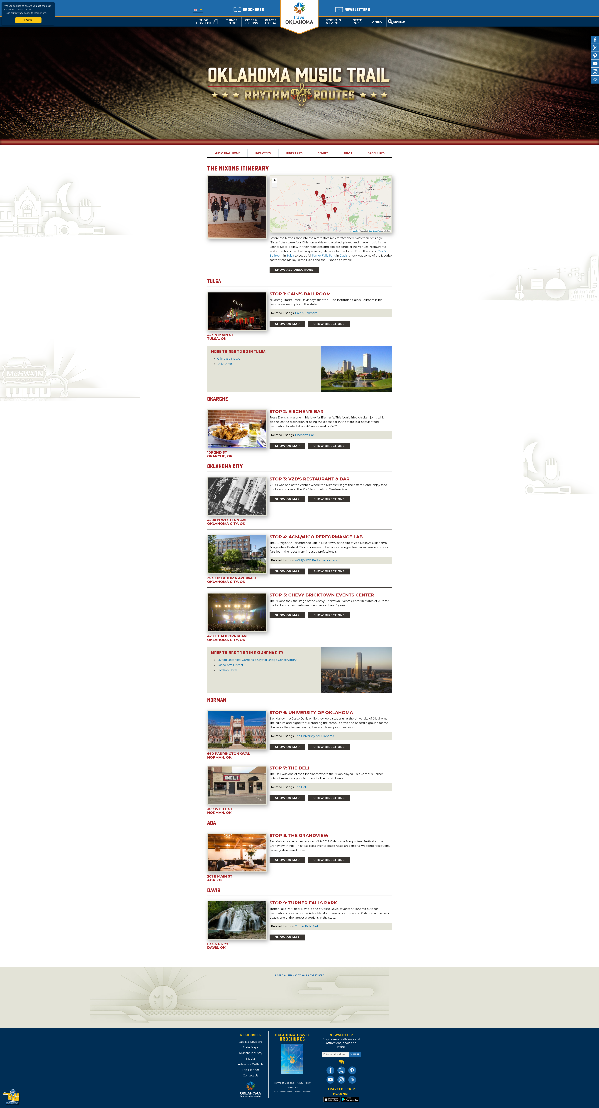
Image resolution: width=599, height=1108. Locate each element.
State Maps (250, 1047)
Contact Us (250, 1075)
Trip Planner (250, 1070)
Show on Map (287, 324)
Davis (344, 255)
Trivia (348, 153)
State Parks (357, 22)
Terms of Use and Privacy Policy (292, 1082)
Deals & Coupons (251, 1042)
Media (250, 1058)
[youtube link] (330, 1080)
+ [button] (275, 180)
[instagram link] (341, 1080)
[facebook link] (330, 1070)
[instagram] (595, 72)
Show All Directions (294, 270)
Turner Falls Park (324, 255)
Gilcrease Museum (230, 358)
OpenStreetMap (375, 231)
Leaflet (355, 231)
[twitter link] (341, 1070)
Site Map (292, 1087)
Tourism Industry (250, 1053)
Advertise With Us (250, 1064)
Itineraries (294, 153)
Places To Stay (271, 22)
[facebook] (595, 40)
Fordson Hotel (227, 670)
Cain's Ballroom (306, 313)
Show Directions (329, 324)
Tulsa (290, 255)
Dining (376, 21)
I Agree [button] (28, 20)
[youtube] (595, 64)
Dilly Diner (224, 364)
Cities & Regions (251, 22)
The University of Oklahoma (314, 736)
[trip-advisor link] (352, 1080)
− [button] (275, 185)
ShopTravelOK (203, 22)
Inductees (263, 153)
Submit (354, 1054)
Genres (323, 153)
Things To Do (231, 22)
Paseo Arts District (230, 665)
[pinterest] (595, 56)
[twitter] (595, 48)
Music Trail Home (227, 153)
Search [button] (399, 21)
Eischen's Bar (304, 435)
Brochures (376, 153)
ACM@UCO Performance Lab (316, 560)
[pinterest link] (352, 1070)
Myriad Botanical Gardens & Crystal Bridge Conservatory (257, 660)
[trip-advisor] (595, 80)
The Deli (301, 787)
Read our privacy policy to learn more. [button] (25, 13)
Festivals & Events (333, 22)
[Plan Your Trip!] (11, 1097)
